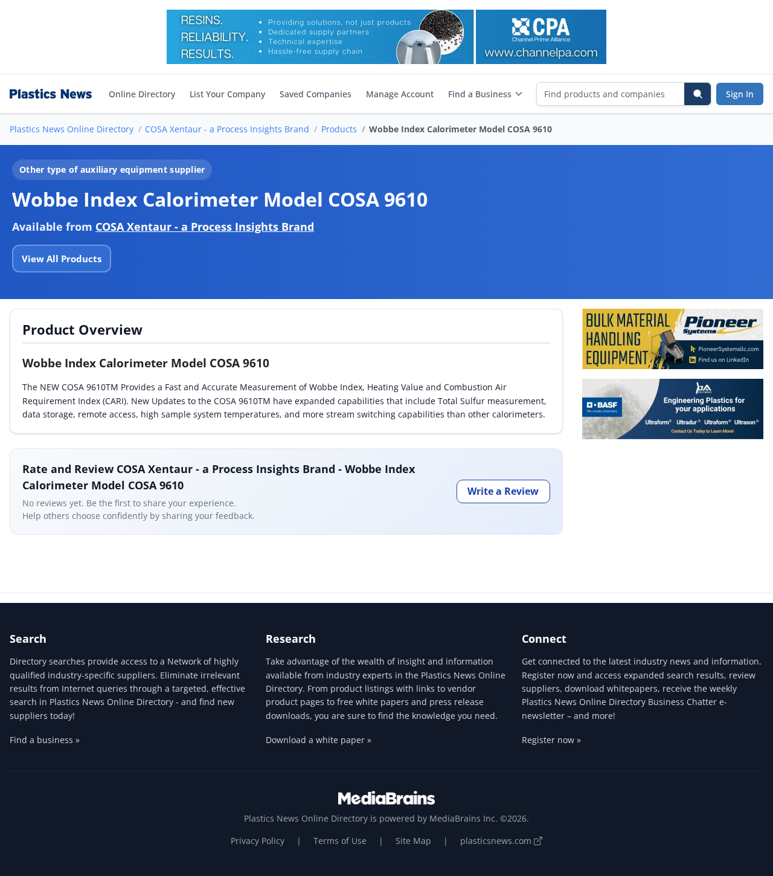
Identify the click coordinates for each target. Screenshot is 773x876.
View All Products (61, 259)
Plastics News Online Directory (71, 129)
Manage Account (400, 94)
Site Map (413, 840)
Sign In (740, 94)
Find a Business (480, 94)
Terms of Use (340, 840)
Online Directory (142, 94)
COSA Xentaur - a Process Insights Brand (227, 129)
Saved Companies (315, 94)
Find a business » (45, 740)
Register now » (551, 740)
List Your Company (227, 94)
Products (339, 129)
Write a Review (503, 491)
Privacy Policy (257, 840)
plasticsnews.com (497, 840)
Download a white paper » (318, 740)
